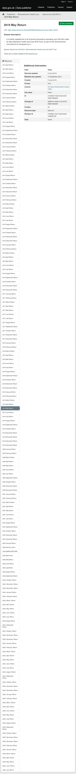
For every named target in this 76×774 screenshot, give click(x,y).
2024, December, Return (10, 690)
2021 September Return (10, 527)
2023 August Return (8, 621)
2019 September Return (10, 425)
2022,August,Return (8, 572)
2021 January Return (9, 494)
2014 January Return (9, 147)
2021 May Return (7, 510)
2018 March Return (8, 351)
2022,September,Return (10, 576)
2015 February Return (9, 200)
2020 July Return (7, 474)
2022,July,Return (7, 568)
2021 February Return (9, 498)
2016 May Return (7, 261)
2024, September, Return (8, 677)
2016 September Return (10, 277)
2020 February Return (9, 453)
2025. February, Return (9, 698)
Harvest (60, 7)
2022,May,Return (7, 560)
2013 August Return (8, 126)
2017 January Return (9, 294)
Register (70, 1)
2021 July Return (7, 519)
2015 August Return (8, 224)
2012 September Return (10, 81)
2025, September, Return (8, 728)
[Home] (3, 14)
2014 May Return (7, 163)
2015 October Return (9, 233)
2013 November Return (9, 138)
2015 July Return (7, 220)
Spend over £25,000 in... (52, 14)
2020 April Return (7, 461)
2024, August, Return (9, 672)
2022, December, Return (10, 588)
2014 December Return (9, 192)
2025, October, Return (9, 733)
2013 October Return (9, 134)
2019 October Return (9, 429)
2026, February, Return (9, 745)
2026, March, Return (8, 754)
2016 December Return (9, 290)
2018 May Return (7, 359)
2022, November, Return (10, 584)
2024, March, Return (8, 651)
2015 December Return (9, 241)
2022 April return (7, 555)
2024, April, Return (8, 656)
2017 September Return (10, 327)
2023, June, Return (8, 613)
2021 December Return (9, 539)
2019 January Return (9, 392)
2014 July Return (7, 171)
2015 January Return (9, 196)
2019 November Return (9, 433)
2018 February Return (9, 347)
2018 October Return (9, 380)
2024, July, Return (8, 668)
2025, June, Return (8, 711)
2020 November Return (9, 486)
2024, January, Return (9, 643)
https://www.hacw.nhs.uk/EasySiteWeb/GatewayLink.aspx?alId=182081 (33, 30)
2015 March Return (8, 204)
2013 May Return (7, 114)
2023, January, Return (9, 592)
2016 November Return (9, 286)
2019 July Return (7, 416)
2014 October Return (9, 183)
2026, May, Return (8, 762)
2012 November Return (9, 89)
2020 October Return (9, 482)
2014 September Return (10, 179)
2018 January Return (9, 343)
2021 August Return (8, 523)
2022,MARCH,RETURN (9, 551)
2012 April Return (7, 65)
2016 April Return (7, 257)
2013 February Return (9, 102)
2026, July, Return (8, 770)
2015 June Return (8, 216)
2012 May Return (7, 69)
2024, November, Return (10, 686)
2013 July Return (7, 122)
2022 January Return (9, 543)
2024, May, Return (8, 660)
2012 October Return (9, 85)
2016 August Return (8, 273)
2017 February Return (9, 298)
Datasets (41, 7)
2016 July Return (7, 269)
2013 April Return (7, 110)
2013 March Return (8, 106)
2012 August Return (8, 77)
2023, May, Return (8, 609)
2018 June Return (8, 363)
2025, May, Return (8, 715)
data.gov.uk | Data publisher (16, 7)
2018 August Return (8, 371)
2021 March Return (8, 502)
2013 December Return (9, 143)
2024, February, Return (9, 647)
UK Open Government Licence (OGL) (58, 88)
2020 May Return (7, 466)
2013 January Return (9, 98)
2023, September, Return (8, 626)
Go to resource (67, 23)
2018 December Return (9, 388)
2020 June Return (8, 470)
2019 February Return (9, 396)
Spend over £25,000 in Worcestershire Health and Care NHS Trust (33, 49)
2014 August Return (8, 175)
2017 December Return (9, 339)
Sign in (63, 1)
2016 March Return (8, 253)
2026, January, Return (9, 749)
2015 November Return (9, 237)
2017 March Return (8, 302)
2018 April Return (7, 355)
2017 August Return (8, 322)
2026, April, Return (8, 758)
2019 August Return (8, 421)
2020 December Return (9, 490)
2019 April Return (7, 404)
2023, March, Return (8, 600)
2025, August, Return (9, 723)
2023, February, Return (9, 596)
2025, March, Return (8, 703)
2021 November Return (9, 535)
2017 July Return (7, 318)
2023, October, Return (9, 631)
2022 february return (8, 547)
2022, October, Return (9, 580)
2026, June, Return (8, 766)
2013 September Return (10, 130)
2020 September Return (10, 478)
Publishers (51, 7)
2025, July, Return (8, 719)
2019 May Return (11, 17)
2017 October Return (9, 331)
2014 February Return (9, 151)
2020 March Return (8, 457)
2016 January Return (9, 245)
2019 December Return (9, 437)
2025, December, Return (10, 741)
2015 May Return (7, 212)
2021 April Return (7, 506)
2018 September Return (10, 376)
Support (69, 7)
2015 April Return (7, 208)
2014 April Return (7, 159)
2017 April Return (7, 306)
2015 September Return (10, 228)
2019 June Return (8, 412)
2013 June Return (8, 118)
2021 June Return (8, 515)
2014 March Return (8, 155)
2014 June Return (8, 167)
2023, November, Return (10, 635)
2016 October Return (9, 282)
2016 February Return (9, 249)
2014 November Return (9, 188)
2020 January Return (9, 449)
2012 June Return (8, 73)
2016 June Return (8, 265)
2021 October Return (9, 531)
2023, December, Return (10, 639)
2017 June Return (8, 314)
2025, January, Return (9, 694)
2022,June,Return (8, 564)
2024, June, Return (8, 664)
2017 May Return (7, 310)
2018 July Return (7, 367)
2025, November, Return (10, 737)
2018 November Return (9, 384)
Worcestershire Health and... (29, 14)
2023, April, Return (8, 605)
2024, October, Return (9, 682)
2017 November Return (9, 335)
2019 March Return (8, 400)
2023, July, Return (8, 617)
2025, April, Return (8, 707)
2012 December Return (9, 94)
